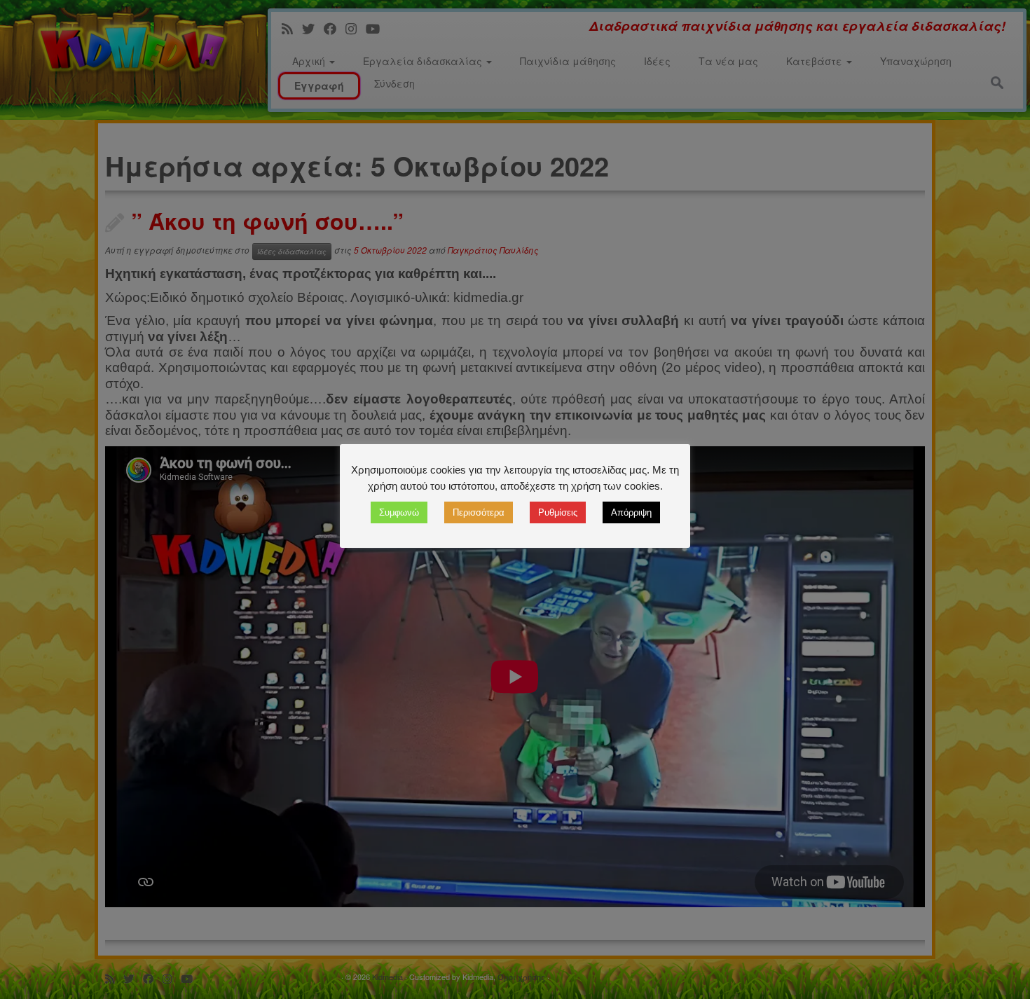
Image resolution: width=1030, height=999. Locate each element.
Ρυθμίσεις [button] (557, 512)
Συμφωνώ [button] (399, 512)
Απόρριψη (631, 512)
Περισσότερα (478, 512)
